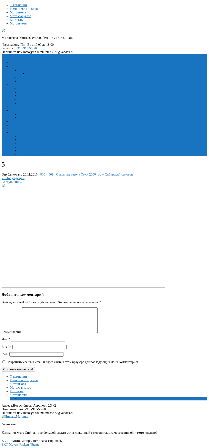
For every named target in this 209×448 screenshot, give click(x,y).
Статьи (15, 125)
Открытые (25, 143)
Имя (6, 339)
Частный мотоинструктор (36, 77)
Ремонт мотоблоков (31, 103)
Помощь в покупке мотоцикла (39, 114)
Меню (6, 55)
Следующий (12, 181)
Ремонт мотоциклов (24, 8)
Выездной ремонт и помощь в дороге (44, 117)
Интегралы (25, 136)
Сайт (5, 354)
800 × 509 (46, 174)
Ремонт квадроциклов (33, 92)
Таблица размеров (30, 154)
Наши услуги (19, 110)
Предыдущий (13, 178)
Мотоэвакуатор (20, 16)
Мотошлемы (18, 23)
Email (7, 346)
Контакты (16, 19)
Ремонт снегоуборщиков (35, 95)
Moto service (18, 121)
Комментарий (11, 332)
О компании (18, 5)
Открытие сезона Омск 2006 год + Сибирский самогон (94, 174)
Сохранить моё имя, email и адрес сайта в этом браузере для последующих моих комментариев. (73, 362)
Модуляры (25, 139)
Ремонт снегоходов (31, 99)
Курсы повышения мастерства (39, 81)
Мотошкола (18, 12)
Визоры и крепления (32, 150)
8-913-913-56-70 (26, 48)
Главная (15, 62)
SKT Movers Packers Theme (20, 444)
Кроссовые (25, 147)
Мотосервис (18, 84)
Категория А (35, 73)
